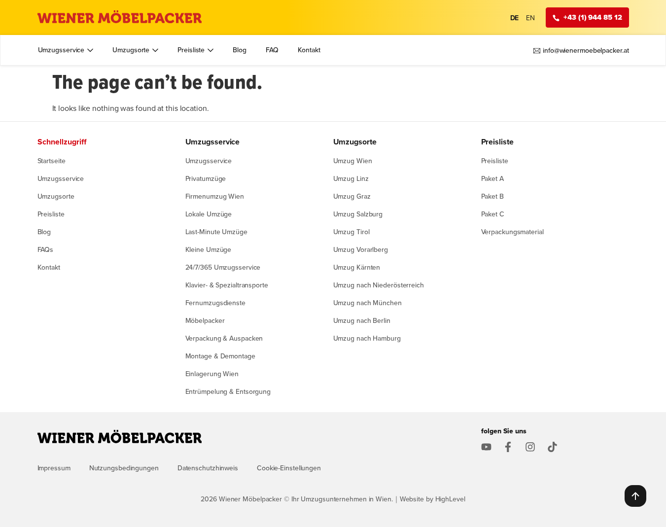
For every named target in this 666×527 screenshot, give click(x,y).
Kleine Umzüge (208, 249)
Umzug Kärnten (357, 267)
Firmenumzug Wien (214, 196)
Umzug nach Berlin (361, 320)
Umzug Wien (352, 161)
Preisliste (51, 214)
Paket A (492, 178)
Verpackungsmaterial (512, 232)
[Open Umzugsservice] (90, 50)
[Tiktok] (552, 447)
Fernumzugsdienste (215, 303)
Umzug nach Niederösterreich (378, 285)
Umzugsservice (60, 178)
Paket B (492, 196)
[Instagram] (530, 447)
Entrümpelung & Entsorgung (228, 391)
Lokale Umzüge (208, 214)
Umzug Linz (351, 178)
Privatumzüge (205, 178)
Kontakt (48, 267)
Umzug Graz (352, 196)
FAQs (45, 249)
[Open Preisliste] (210, 50)
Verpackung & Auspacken (224, 338)
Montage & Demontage (220, 356)
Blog (44, 232)
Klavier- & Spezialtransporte (226, 285)
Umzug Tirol (351, 232)
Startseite (51, 161)
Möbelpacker (205, 320)
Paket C (492, 214)
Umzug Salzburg (358, 214)
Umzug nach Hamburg (367, 338)
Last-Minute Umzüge (216, 232)
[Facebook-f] (508, 447)
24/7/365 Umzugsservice (223, 267)
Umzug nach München (367, 303)
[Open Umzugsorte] (155, 50)
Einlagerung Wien (212, 374)
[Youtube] (486, 447)
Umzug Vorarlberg (360, 249)
